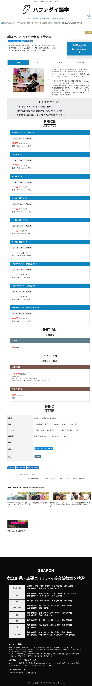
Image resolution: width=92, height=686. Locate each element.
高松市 (45, 620)
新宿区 (34, 593)
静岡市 (47, 601)
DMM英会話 (23, 663)
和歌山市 (48, 615)
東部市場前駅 (33, 468)
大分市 (34, 635)
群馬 (53, 596)
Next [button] (48, 80)
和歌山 (41, 615)
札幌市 (35, 586)
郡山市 (57, 588)
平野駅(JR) (21, 468)
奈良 (28, 615)
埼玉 (65, 593)
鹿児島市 (60, 635)
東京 (28, 593)
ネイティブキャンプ (16, 665)
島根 (52, 625)
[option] (28, 80)
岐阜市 (59, 601)
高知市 (69, 620)
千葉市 (59, 593)
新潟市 (34, 605)
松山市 (57, 620)
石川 (52, 605)
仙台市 (45, 588)
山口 (28, 627)
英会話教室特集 (44, 18)
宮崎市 (45, 635)
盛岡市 (34, 588)
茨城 (41, 596)
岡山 (40, 625)
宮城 (40, 588)
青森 (41, 586)
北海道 (29, 586)
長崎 (52, 632)
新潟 (28, 605)
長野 (40, 608)
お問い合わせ (31, 673)
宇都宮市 (35, 596)
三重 (65, 601)
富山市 (45, 605)
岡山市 (45, 625)
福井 (63, 605)
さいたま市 (72, 593)
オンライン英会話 (33, 18)
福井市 (69, 605)
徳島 (28, 620)
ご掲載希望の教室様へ (57, 18)
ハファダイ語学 (44, 683)
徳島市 (34, 620)
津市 (69, 601)
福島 (52, 588)
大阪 (28, 613)
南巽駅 (12, 468)
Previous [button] (8, 80)
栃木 (28, 596)
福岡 (28, 632)
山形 (65, 586)
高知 (63, 620)
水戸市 (47, 596)
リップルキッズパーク (61, 663)
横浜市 (47, 593)
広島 (28, 625)
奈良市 (34, 615)
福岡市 (34, 632)
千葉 (53, 593)
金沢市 (57, 605)
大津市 (69, 613)
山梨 (28, 608)
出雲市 (57, 625)
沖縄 (66, 635)
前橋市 (59, 596)
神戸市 (57, 613)
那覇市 (72, 635)
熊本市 (69, 632)
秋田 (53, 586)
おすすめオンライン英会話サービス (22, 660)
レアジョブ (13, 663)
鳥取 (63, 625)
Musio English (76, 663)
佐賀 (40, 632)
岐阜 (53, 601)
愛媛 (52, 620)
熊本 (63, 632)
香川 (40, 620)
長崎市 (57, 632)
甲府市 (34, 608)
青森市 (47, 586)
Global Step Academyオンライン (40, 663)
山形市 (70, 586)
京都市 (45, 613)
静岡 (41, 601)
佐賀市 (45, 632)
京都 (40, 613)
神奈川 (41, 593)
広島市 (34, 625)
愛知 (28, 601)
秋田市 (59, 586)
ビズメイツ (49, 665)
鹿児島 (52, 635)
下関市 (34, 627)
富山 (40, 605)
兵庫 (52, 613)
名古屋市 (35, 601)
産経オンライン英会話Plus (34, 665)
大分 (28, 635)
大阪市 (34, 613)
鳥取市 (69, 625)
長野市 (45, 608)
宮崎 (40, 635)
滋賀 (63, 613)
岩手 (28, 588)
